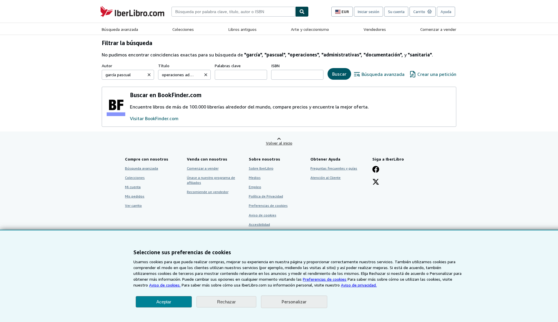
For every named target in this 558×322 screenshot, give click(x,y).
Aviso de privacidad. (359, 284)
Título (163, 65)
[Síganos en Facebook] (375, 169)
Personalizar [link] (294, 301)
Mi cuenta (133, 187)
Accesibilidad (259, 224)
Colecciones (183, 29)
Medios (255, 177)
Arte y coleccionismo (310, 29)
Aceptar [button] (163, 301)
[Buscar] (302, 12)
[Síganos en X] (375, 182)
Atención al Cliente (325, 177)
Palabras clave (228, 65)
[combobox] (233, 12)
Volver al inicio (279, 142)
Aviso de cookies (262, 215)
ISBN (275, 65)
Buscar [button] (339, 74)
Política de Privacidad (266, 196)
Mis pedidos (134, 196)
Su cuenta (396, 11)
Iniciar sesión (368, 11)
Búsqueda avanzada (120, 29)
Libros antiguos (242, 29)
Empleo (255, 187)
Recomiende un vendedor (207, 192)
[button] (149, 74)
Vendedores (375, 29)
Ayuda (446, 11)
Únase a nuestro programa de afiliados (211, 180)
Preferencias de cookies (324, 279)
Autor (107, 65)
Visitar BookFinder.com (154, 118)
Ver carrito (133, 205)
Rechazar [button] (226, 301)
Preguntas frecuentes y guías (333, 168)
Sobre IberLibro (261, 168)
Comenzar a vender (438, 29)
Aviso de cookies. (164, 284)
